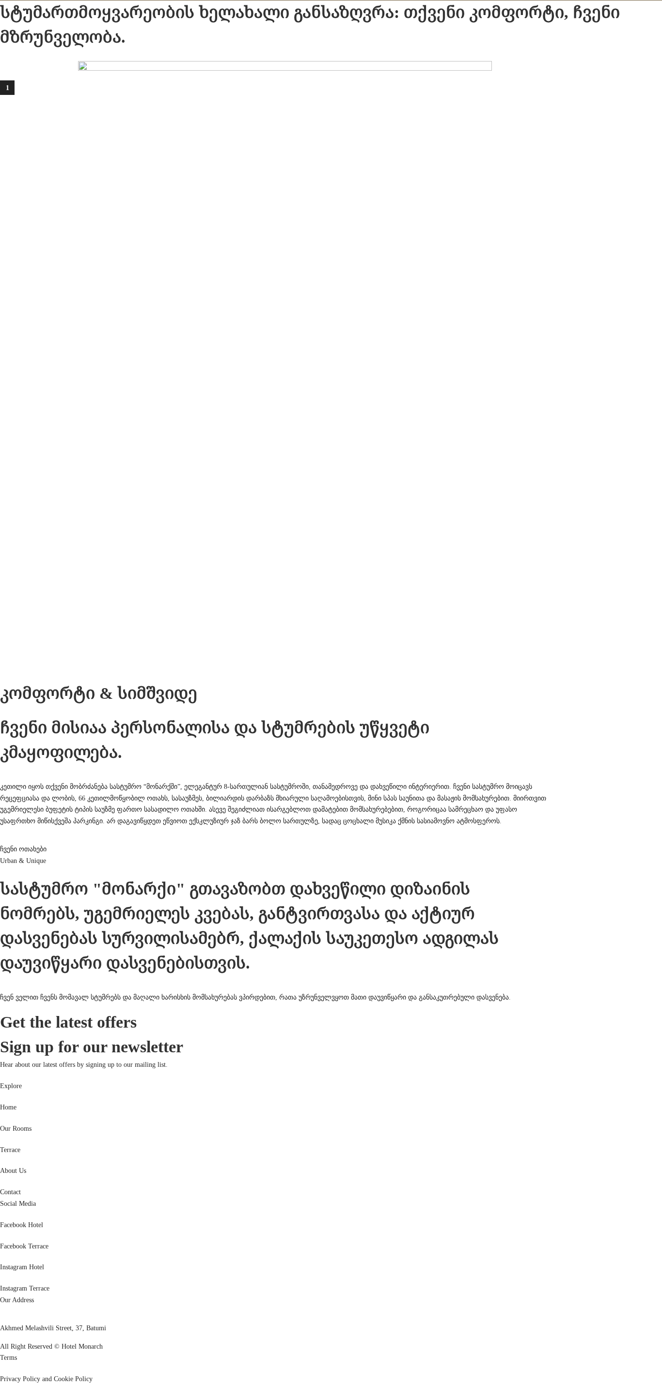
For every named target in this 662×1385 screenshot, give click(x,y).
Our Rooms (16, 1128)
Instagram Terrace (24, 1288)
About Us (13, 1170)
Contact (10, 1192)
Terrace (10, 1150)
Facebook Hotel (21, 1225)
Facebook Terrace (24, 1246)
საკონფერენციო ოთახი (102, 52)
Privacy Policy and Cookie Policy (46, 1379)
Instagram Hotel (22, 1267)
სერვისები (46, 52)
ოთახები (14, 52)
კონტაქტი (198, 52)
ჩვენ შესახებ (161, 52)
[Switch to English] (23, 116)
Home (8, 1107)
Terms (8, 1357)
